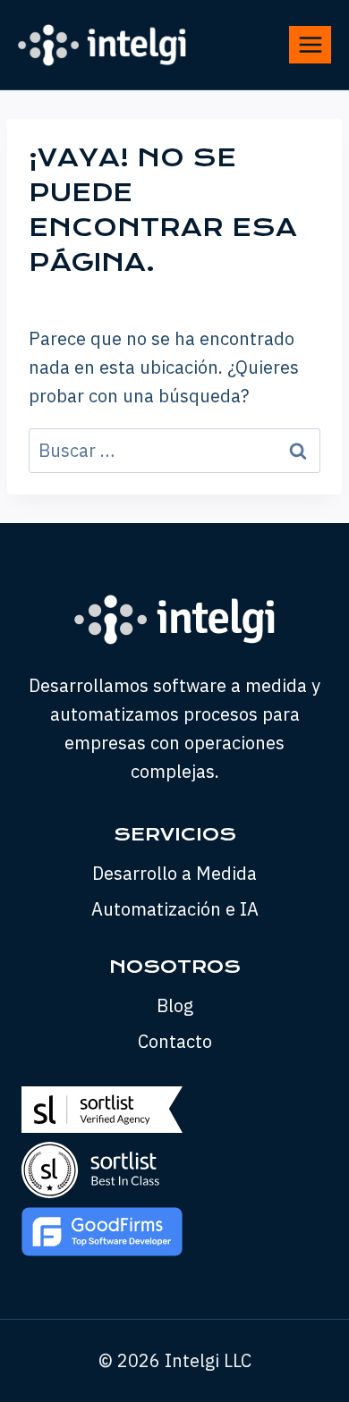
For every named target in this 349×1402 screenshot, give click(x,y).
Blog (175, 1005)
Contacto (175, 1041)
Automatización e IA (175, 909)
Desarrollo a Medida (174, 873)
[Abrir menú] (310, 44)
